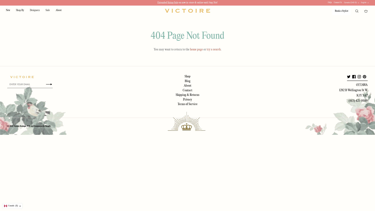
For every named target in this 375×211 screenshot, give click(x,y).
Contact (187, 90)
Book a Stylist (341, 11)
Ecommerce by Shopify (42, 126)
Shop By (20, 10)
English (363, 2)
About (59, 10)
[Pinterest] (364, 76)
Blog (187, 81)
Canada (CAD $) (350, 2)
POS (28, 126)
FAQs (330, 2)
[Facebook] (354, 76)
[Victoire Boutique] (187, 10)
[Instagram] (359, 76)
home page (196, 49)
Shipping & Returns (187, 95)
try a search (214, 49)
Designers (35, 10)
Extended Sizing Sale (167, 2)
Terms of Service (187, 104)
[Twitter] (348, 76)
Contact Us (338, 2)
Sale (48, 10)
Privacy (187, 99)
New (8, 10)
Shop (187, 76)
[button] (12, 206)
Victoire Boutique (20, 126)
